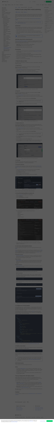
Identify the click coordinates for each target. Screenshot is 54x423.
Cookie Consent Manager (14, 421)
